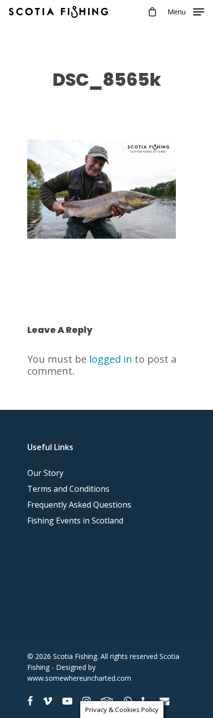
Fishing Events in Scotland (75, 520)
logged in (110, 359)
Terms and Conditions (68, 488)
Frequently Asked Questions (79, 504)
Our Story (45, 472)
